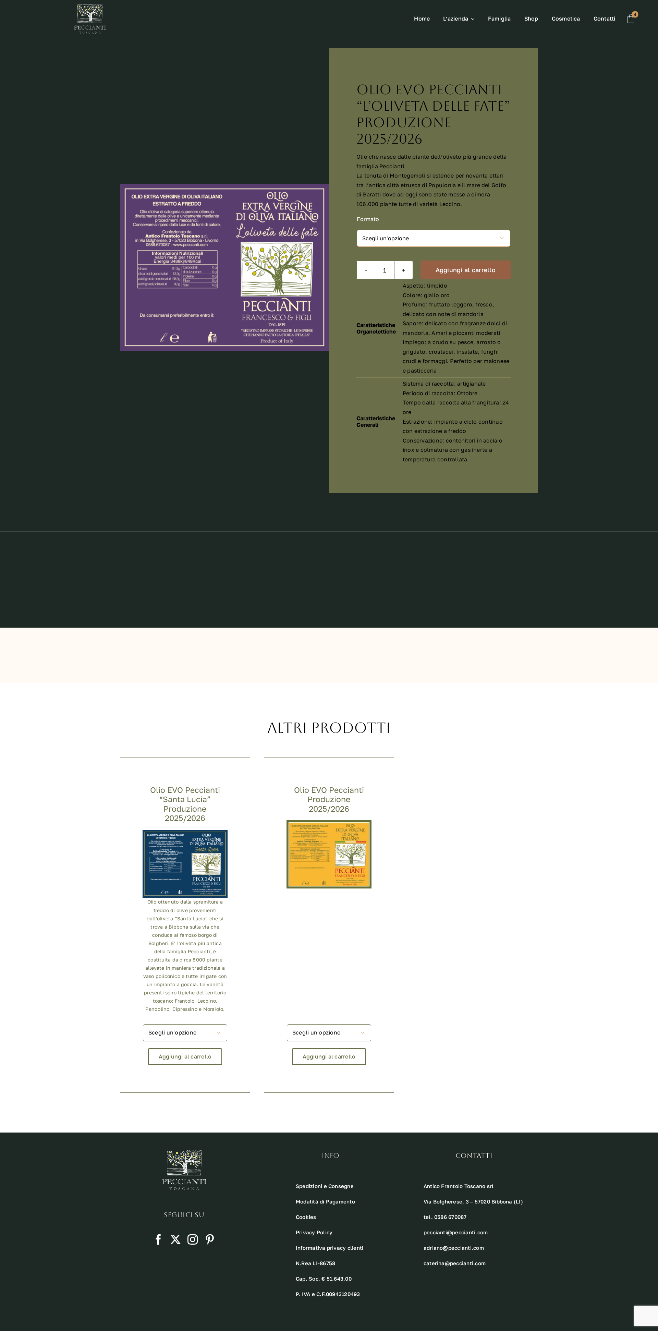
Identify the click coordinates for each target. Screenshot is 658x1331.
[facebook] (158, 1239)
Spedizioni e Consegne (325, 1186)
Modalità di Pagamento (325, 1201)
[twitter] (175, 1239)
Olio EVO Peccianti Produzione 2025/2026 (329, 799)
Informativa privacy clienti (329, 1248)
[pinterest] (210, 1239)
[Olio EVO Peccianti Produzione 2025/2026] (329, 824)
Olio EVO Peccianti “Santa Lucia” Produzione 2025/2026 (185, 804)
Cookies (306, 1217)
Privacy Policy (314, 1232)
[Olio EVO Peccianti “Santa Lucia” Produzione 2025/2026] (185, 834)
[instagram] (192, 1239)
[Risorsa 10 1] (90, 7)
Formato (368, 219)
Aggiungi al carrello (466, 270)
